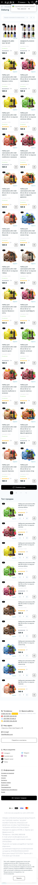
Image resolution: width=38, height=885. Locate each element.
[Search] (32, 2)
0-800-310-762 (6, 714)
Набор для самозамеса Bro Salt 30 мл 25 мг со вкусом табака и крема (28, 270)
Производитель (9, 6)
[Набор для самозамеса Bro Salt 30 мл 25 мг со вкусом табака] (10, 257)
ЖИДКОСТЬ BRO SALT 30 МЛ (8, 42)
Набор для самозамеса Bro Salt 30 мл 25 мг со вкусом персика (10, 232)
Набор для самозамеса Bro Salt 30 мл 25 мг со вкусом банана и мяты (10, 78)
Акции (3, 792)
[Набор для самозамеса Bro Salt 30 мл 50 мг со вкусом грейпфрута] (28, 295)
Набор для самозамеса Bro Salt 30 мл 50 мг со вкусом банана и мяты (9, 309)
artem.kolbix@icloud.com (18, 837)
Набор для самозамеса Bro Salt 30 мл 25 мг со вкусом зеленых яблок (28, 116)
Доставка (4, 775)
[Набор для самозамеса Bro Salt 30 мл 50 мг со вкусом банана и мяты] (10, 295)
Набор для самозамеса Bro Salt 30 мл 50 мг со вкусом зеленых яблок (27, 349)
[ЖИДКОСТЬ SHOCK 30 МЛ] (28, 31)
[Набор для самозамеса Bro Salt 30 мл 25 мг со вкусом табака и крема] (28, 257)
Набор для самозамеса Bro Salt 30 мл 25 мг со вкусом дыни (10, 116)
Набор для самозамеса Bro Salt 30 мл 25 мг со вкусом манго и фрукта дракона (28, 193)
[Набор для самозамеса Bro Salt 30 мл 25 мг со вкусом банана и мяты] (10, 65)
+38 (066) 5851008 (18, 834)
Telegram (26, 753)
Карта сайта (4, 785)
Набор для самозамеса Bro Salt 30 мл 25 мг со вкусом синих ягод (28, 232)
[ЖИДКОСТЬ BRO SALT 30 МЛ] (10, 31)
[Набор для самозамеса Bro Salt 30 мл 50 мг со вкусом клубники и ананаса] (10, 375)
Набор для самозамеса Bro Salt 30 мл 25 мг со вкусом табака (10, 270)
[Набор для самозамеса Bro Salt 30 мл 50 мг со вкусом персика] (10, 455)
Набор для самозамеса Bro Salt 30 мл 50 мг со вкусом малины (27, 388)
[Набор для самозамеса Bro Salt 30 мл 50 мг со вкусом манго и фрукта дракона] (28, 415)
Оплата (3, 778)
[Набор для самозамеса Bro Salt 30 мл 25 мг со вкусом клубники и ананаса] (10, 141)
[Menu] (2, 2)
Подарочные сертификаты (9, 789)
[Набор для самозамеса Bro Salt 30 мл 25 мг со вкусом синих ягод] (28, 219)
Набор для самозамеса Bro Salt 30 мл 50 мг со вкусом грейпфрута (27, 308)
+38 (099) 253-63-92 (10, 716)
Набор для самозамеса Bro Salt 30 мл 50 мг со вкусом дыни (9, 348)
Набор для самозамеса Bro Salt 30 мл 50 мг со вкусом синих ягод (27, 468)
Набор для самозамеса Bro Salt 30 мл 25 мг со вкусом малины (28, 154)
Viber (25, 756)
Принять (19, 878)
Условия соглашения (7, 773)
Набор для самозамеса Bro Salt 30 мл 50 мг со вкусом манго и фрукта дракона (27, 429)
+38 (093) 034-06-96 (10, 721)
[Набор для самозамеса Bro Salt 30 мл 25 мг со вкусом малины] (28, 141)
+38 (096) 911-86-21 (9, 718)
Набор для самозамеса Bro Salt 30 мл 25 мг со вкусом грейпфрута (28, 78)
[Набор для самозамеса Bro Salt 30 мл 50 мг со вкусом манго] (10, 415)
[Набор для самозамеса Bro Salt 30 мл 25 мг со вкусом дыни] (10, 103)
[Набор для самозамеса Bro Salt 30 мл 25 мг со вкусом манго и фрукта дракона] (28, 179)
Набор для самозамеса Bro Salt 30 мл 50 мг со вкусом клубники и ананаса (9, 389)
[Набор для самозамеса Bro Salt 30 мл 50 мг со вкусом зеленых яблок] (28, 335)
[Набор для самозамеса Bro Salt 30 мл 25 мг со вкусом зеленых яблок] (28, 103)
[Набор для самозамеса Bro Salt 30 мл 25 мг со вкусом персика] (10, 219)
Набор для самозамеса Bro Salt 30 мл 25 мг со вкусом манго (10, 192)
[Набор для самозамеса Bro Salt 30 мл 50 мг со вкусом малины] (28, 375)
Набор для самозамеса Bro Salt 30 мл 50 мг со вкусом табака (26, 603)
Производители (6, 787)
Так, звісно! (21, 9)
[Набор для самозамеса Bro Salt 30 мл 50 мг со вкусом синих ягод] (28, 455)
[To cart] (16, 53)
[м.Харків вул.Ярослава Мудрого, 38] (19, 705)
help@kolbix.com (7, 734)
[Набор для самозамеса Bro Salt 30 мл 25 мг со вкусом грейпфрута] (28, 65)
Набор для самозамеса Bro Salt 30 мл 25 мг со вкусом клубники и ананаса (10, 154)
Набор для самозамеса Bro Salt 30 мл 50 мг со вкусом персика (9, 468)
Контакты (4, 780)
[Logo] (9, 2)
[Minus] (19, 518)
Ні (29, 9)
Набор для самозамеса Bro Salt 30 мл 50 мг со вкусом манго (9, 428)
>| (26, 493)
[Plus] (26, 518)
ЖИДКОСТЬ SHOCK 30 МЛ (27, 42)
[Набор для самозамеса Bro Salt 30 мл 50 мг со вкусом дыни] (10, 335)
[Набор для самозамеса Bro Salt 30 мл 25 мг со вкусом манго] (10, 179)
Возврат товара (6, 782)
